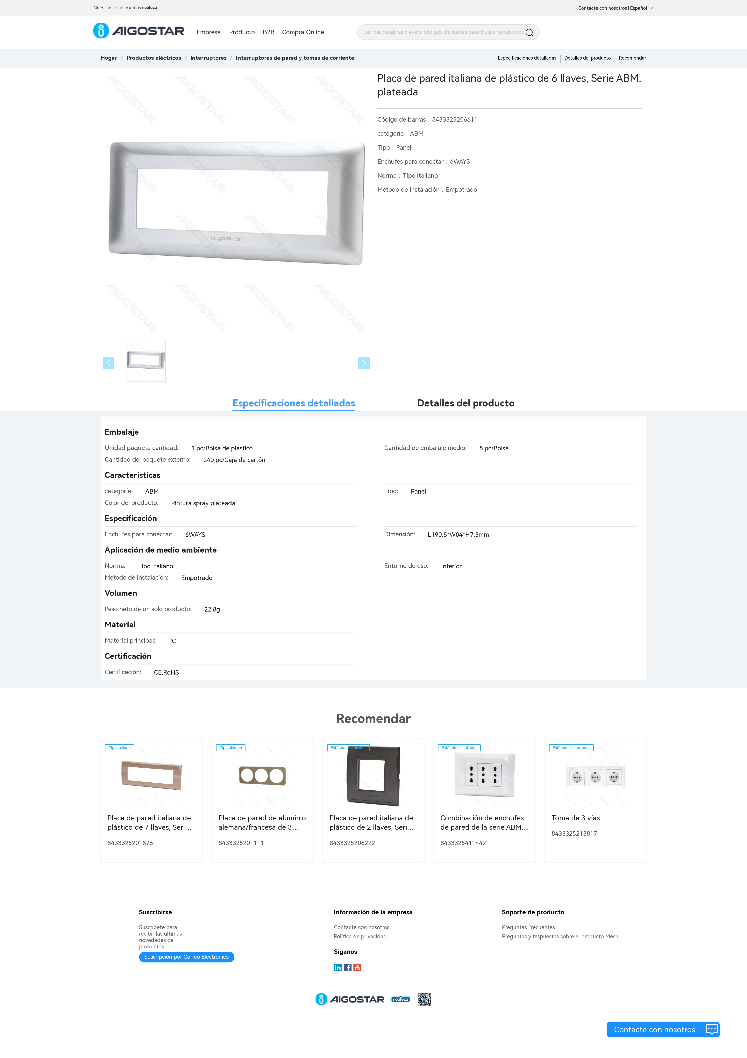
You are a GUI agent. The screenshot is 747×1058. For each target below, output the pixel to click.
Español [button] (638, 8)
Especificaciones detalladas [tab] (293, 403)
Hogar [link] (109, 58)
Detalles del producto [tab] (466, 403)
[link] (153, 58)
